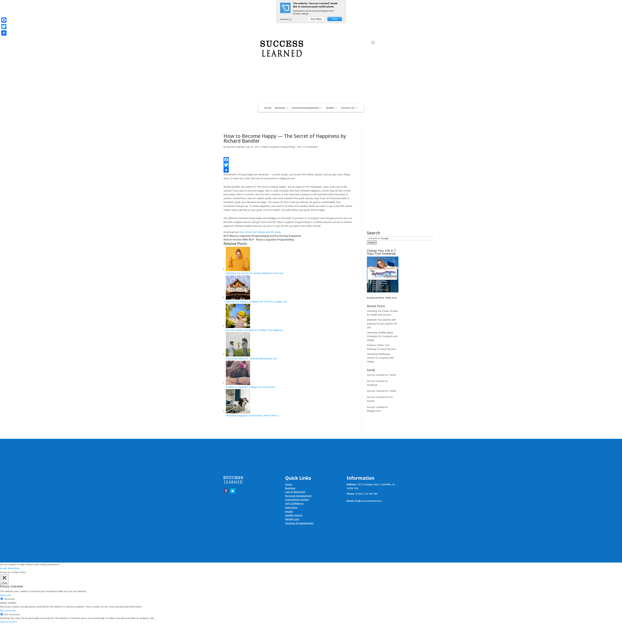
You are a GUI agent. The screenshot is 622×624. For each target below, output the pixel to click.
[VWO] (292, 19)
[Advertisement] (382, 182)
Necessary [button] (5, 595)
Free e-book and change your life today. (260, 232)
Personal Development (305, 108)
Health (330, 108)
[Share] (288, 170)
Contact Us (347, 108)
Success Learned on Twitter (381, 374)
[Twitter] (288, 164)
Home (267, 108)
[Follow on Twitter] (232, 43)
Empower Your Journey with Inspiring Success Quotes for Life (382, 323)
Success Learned (235, 146)
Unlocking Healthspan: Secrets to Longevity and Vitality (380, 357)
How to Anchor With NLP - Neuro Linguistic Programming (259, 239)
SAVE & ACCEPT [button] (8, 622)
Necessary (9, 598)
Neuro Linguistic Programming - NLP (282, 146)
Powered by (284, 19)
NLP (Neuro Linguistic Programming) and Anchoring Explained (262, 236)
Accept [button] (3, 568)
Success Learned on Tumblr (381, 390)
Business (280, 108)
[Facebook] (288, 159)
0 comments (311, 146)
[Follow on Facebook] (226, 43)
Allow (334, 19)
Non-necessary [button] (8, 610)
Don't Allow (316, 19)
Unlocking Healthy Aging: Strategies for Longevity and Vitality (382, 336)
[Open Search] (373, 42)
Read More (14, 568)
